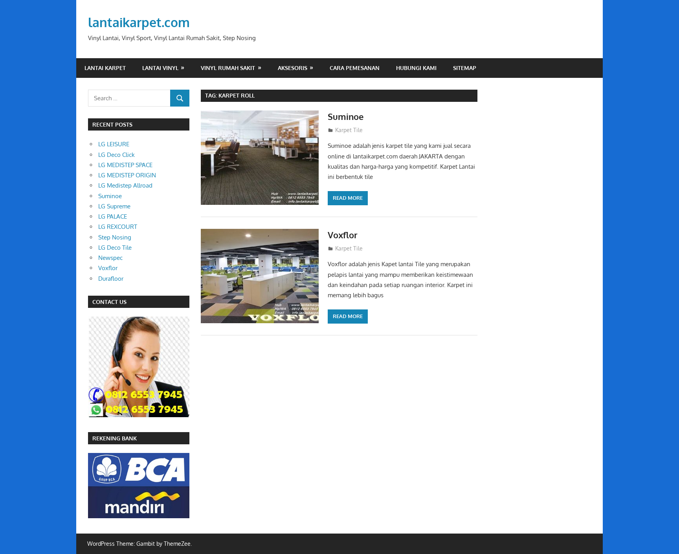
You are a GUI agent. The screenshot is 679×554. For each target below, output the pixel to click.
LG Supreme (114, 206)
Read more (348, 198)
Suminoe (345, 116)
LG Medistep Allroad (125, 185)
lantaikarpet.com (139, 22)
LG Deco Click (116, 154)
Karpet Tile (349, 130)
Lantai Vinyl (160, 67)
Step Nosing (114, 237)
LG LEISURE (113, 144)
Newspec (110, 257)
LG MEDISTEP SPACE (125, 165)
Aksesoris (292, 67)
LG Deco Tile (115, 247)
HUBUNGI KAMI (416, 67)
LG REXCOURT (117, 226)
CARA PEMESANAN (355, 67)
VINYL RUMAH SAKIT (228, 67)
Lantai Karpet (105, 67)
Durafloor (110, 278)
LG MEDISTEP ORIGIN (127, 175)
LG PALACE (112, 216)
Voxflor (343, 234)
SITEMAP (464, 67)
